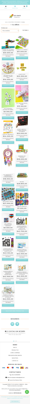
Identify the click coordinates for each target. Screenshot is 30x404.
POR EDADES (17, 22)
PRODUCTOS (15, 350)
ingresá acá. (24, 388)
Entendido (15, 401)
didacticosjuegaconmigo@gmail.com (16, 377)
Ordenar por (4, 27)
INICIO (15, 347)
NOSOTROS (15, 358)
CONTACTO (15, 360)
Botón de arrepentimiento (15, 390)
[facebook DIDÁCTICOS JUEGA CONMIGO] (17, 324)
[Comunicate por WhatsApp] (27, 392)
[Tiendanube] (15, 393)
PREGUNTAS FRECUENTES (15, 355)
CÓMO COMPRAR (15, 352)
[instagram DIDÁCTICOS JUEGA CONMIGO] (12, 324)
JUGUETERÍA (11, 22)
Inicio (6, 22)
